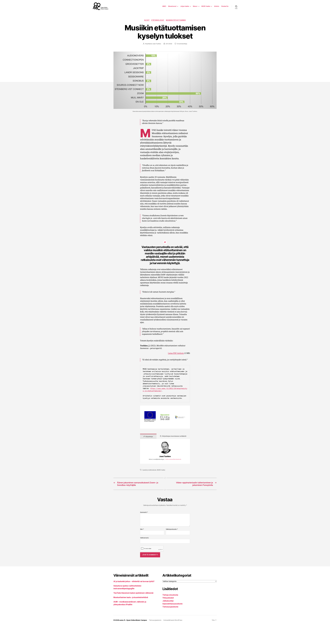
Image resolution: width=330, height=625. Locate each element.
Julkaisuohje (168, 601)
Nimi (142, 529)
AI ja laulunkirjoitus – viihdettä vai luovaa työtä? (133, 581)
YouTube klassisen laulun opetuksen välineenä (133, 593)
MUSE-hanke (205, 6)
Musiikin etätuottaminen (176, 20)
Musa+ (195, 6)
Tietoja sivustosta (170, 595)
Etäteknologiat (157, 20)
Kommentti (144, 512)
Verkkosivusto (144, 538)
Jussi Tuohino (156, 44)
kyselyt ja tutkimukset (149, 470)
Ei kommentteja (182, 44)
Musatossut (172, 6)
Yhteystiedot (168, 598)
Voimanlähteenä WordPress (172, 620)
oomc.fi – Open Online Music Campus (133, 620)
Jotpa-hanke (184, 6)
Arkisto (216, 6)
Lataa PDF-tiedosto (176, 353)
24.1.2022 (169, 44)
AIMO (164, 6)
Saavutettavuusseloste (172, 604)
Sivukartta (224, 6)
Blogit (147, 20)
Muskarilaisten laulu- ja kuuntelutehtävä (130, 597)
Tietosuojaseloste (170, 607)
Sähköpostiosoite (172, 529)
